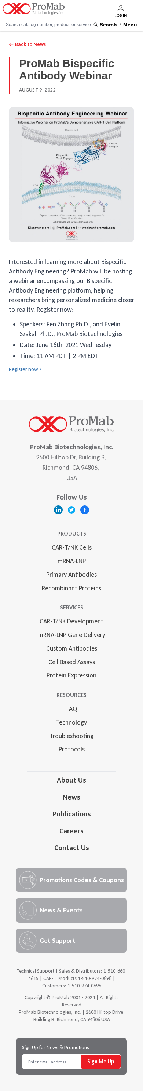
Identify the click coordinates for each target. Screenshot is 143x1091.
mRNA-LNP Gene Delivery (71, 635)
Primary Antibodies (71, 574)
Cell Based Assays (71, 662)
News (71, 797)
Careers (71, 830)
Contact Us (71, 847)
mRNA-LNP (72, 561)
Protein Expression (71, 675)
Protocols (72, 749)
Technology (71, 722)
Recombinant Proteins (71, 588)
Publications (71, 813)
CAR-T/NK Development (71, 621)
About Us (71, 780)
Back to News (27, 44)
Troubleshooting (72, 736)
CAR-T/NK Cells (72, 547)
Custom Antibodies (71, 648)
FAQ (71, 709)
